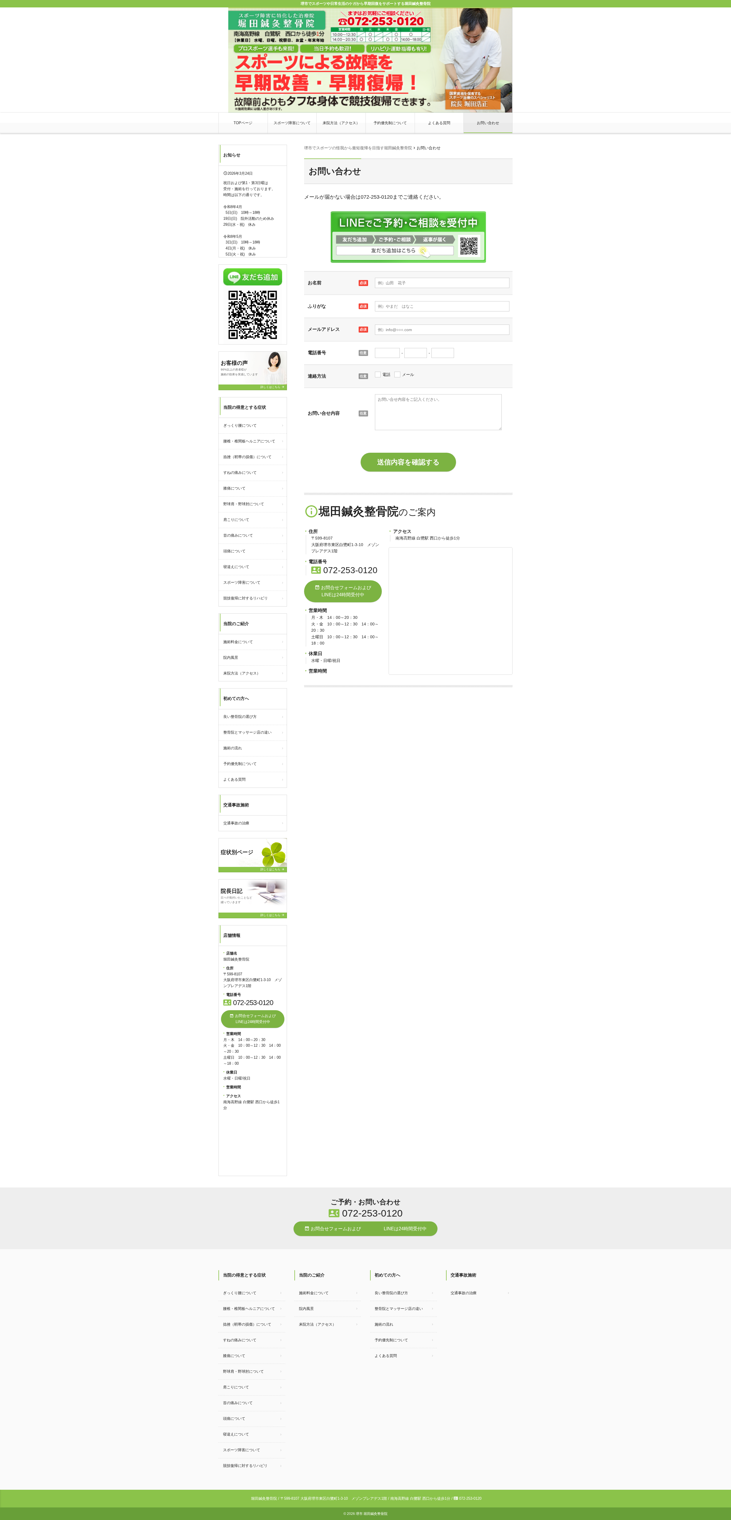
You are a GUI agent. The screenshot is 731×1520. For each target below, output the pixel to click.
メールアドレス (324, 329)
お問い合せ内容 (324, 413)
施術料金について (238, 642)
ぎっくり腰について (240, 425)
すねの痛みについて (240, 472)
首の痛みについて (238, 535)
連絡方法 (317, 376)
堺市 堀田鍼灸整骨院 (371, 1513)
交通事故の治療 (236, 823)
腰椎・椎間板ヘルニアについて (249, 441)
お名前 (315, 282)
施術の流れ (232, 748)
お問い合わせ (488, 123)
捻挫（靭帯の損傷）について (247, 457)
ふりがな (317, 306)
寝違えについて (236, 567)
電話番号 (317, 352)
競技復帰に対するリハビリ (245, 598)
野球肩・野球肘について (243, 504)
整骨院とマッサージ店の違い (247, 732)
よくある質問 (439, 123)
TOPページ (243, 123)
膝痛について (234, 488)
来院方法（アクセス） (341, 123)
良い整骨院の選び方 (240, 716)
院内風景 (230, 657)
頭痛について (234, 551)
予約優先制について (390, 123)
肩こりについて (236, 520)
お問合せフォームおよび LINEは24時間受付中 (348, 591)
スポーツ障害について (292, 123)
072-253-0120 (344, 570)
